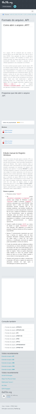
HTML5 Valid (14, 406)
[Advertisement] (17, 40)
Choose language (7, 6)
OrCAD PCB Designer (7, 375)
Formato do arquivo (13, 327)
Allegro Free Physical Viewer (9, 378)
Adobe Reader (8, 132)
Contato (8, 396)
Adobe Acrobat (8, 130)
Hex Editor (4, 385)
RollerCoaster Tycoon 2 (7, 382)
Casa (3, 406)
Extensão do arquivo (8, 356)
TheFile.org (17, 408)
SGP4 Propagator (6, 388)
